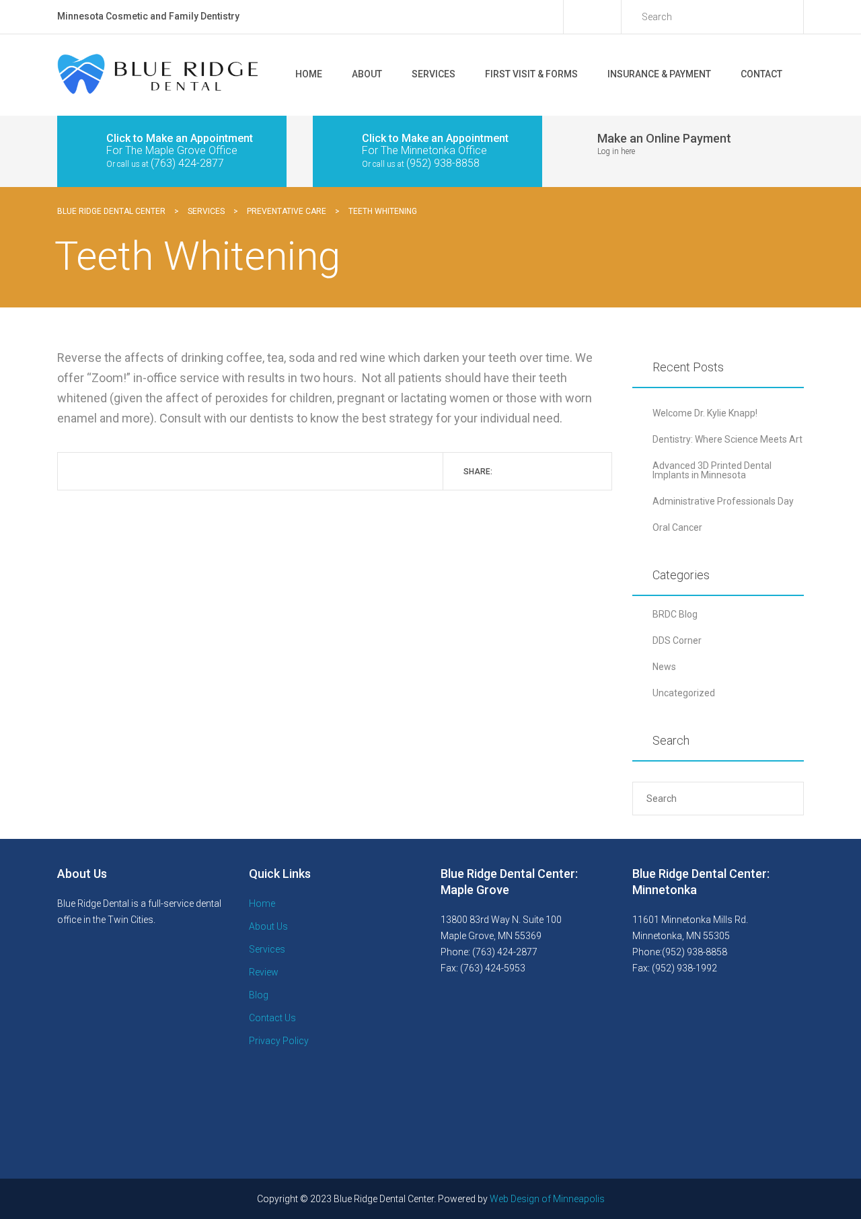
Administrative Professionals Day (723, 501)
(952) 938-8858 (443, 163)
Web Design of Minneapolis (547, 1198)
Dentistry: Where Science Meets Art (727, 439)
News (664, 666)
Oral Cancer (677, 527)
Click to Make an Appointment (179, 138)
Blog (258, 995)
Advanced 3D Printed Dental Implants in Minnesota (712, 470)
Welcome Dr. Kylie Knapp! (704, 413)
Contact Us (272, 1017)
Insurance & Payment (659, 74)
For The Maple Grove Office (171, 150)
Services (433, 74)
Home (308, 74)
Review (263, 972)
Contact (761, 74)
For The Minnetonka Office (424, 150)
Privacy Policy (279, 1040)
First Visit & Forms (531, 74)
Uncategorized (683, 693)
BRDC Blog (675, 614)
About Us (268, 926)
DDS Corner (677, 640)
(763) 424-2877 (187, 163)
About (367, 74)
